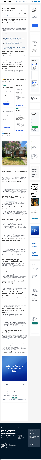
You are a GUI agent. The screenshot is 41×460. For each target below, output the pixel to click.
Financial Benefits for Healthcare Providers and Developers (13, 42)
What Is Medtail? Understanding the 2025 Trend (11, 37)
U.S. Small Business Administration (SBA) (10, 387)
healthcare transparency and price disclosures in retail (10, 267)
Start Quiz (34, 218)
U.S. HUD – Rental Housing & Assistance (34, 287)
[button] (37, 1)
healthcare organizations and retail (7, 338)
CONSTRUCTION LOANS (22, 433)
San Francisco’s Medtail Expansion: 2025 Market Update (12, 39)
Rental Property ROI (34, 246)
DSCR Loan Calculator (35, 250)
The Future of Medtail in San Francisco (9, 48)
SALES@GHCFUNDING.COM (34, 444)
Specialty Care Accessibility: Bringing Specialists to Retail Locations (14, 38)
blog (25, 14)
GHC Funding (9, 74)
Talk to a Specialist (6, 127)
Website (8, 15)
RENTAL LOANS (20, 429)
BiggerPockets (34, 279)
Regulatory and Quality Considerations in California (11, 43)
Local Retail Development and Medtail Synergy (11, 44)
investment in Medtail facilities (10, 201)
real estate (5, 254)
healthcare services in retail (6, 56)
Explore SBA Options (19, 105)
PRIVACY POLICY (21, 437)
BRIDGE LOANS (20, 434)
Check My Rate (35, 255)
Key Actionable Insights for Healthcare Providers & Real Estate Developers (15, 47)
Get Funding (14, 397)
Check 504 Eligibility (19, 130)
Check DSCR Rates (6, 103)
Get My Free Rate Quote (34, 25)
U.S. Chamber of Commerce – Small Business (10, 394)
